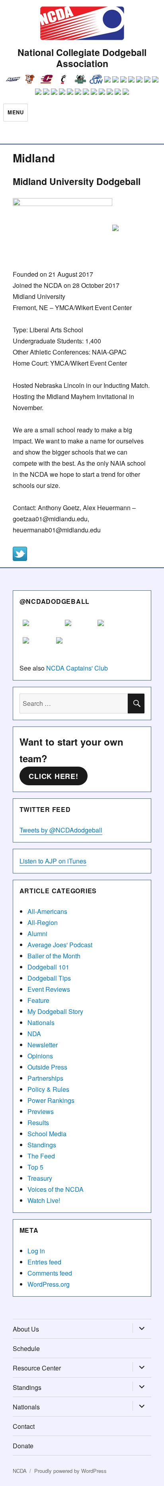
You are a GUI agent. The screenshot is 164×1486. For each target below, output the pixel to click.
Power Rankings (50, 1100)
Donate (23, 1445)
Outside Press (47, 1067)
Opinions (40, 1055)
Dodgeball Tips (49, 978)
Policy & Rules (48, 1089)
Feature (38, 1000)
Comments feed (49, 1273)
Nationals (41, 1022)
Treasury (39, 1178)
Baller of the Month (53, 955)
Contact (24, 1426)
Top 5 (35, 1167)
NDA (34, 1033)
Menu (15, 112)
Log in (36, 1250)
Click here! (53, 776)
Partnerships (45, 1078)
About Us (26, 1329)
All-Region (42, 922)
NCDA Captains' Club (77, 668)
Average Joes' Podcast (59, 944)
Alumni (37, 933)
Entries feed (44, 1261)
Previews (40, 1111)
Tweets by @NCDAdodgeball (61, 830)
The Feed (41, 1155)
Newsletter (42, 1044)
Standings (41, 1144)
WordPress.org (48, 1284)
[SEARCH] (136, 703)
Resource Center (37, 1367)
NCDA (20, 1470)
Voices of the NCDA (55, 1189)
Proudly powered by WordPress (70, 1470)
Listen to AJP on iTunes (53, 860)
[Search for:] (74, 703)
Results (38, 1122)
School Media (46, 1133)
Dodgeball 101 (48, 966)
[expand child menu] (141, 1328)
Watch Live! (43, 1200)
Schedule (26, 1348)
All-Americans (47, 911)
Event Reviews (48, 989)
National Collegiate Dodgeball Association (82, 58)
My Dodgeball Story (55, 1011)
